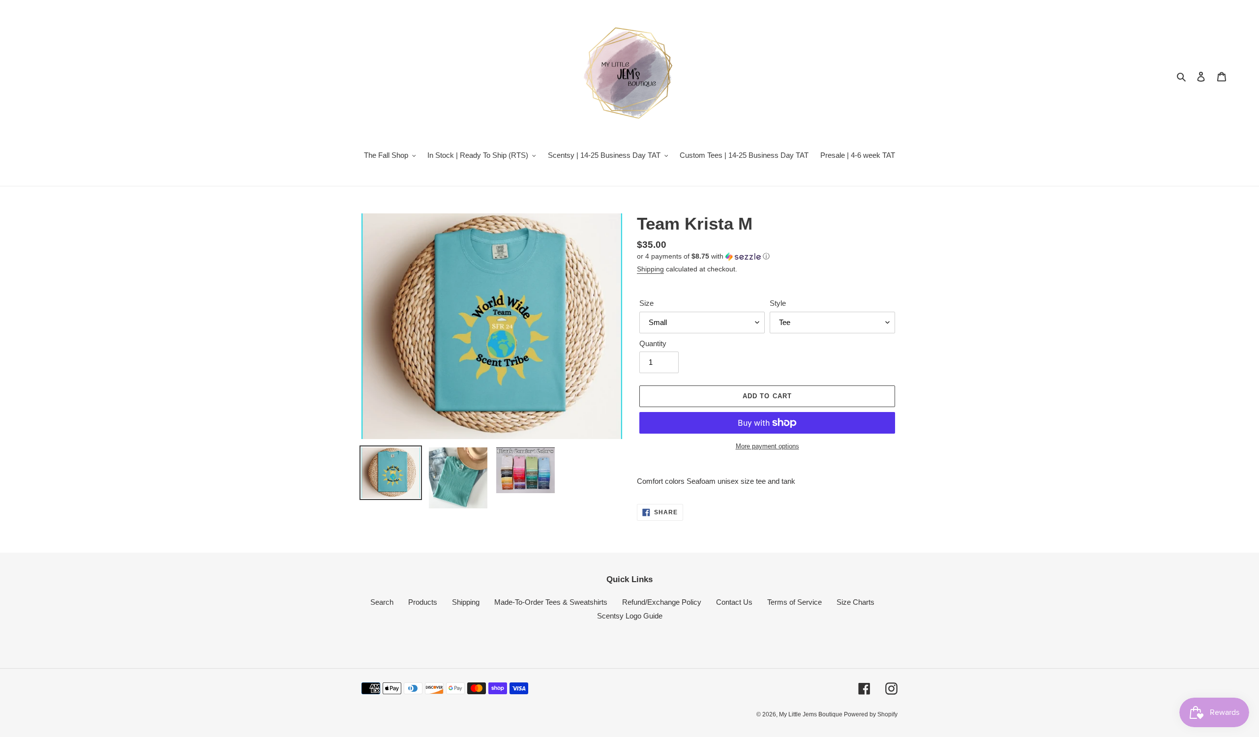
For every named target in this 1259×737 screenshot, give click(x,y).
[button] (703, 256)
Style (778, 303)
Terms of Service (794, 602)
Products (422, 602)
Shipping (650, 269)
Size (646, 303)
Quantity (652, 343)
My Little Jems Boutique (811, 714)
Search (381, 602)
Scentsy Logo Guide (629, 616)
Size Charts (855, 602)
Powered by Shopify (871, 714)
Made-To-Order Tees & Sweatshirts (550, 602)
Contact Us (734, 602)
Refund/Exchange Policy (661, 602)
